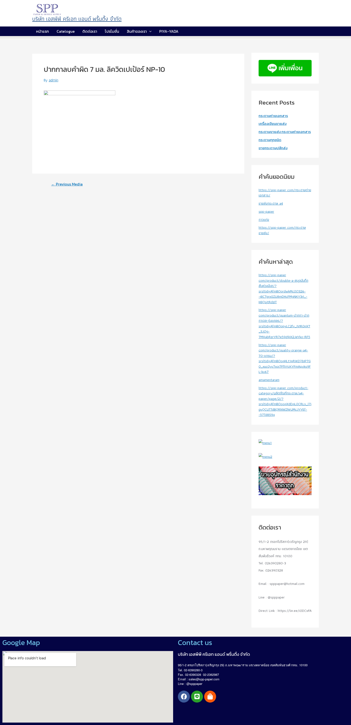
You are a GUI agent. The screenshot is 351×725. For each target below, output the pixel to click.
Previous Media (67, 184)
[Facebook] (184, 697)
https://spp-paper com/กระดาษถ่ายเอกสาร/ (285, 192)
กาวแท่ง (264, 219)
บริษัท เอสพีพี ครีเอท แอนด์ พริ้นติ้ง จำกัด (77, 18)
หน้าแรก (42, 31)
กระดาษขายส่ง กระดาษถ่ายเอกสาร (285, 131)
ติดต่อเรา (89, 31)
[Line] (197, 697)
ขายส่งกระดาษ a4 (271, 203)
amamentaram (269, 380)
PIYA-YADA (168, 31)
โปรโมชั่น (112, 31)
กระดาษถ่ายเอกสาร (273, 115)
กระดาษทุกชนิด (270, 140)
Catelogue (66, 31)
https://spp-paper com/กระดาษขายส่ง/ (282, 230)
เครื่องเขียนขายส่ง (273, 123)
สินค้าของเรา (137, 31)
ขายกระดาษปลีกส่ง (273, 148)
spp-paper (266, 211)
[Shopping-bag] (210, 697)
